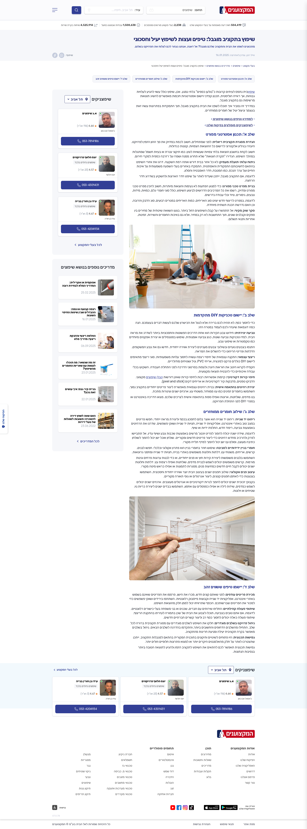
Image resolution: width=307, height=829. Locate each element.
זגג (172, 788)
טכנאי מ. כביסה (123, 771)
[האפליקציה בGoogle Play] (229, 807)
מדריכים (206, 765)
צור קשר (250, 782)
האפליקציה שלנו (245, 765)
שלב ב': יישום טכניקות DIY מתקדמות (194, 78)
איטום (170, 754)
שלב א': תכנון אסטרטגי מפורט (236, 78)
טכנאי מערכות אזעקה (119, 788)
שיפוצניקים (101, 99)
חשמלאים (126, 760)
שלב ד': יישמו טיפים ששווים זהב (111, 78)
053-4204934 (90, 229)
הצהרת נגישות (201, 824)
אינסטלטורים (166, 760)
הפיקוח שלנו (247, 760)
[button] (77, 99)
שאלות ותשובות (202, 760)
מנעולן (87, 754)
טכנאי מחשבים (123, 782)
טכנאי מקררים (123, 794)
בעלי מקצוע (249, 65)
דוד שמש (168, 771)
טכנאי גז (127, 765)
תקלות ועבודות (202, 771)
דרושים (250, 771)
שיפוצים (236, 65)
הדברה (170, 777)
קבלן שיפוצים (154, 377)
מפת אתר (249, 824)
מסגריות (86, 760)
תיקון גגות (85, 788)
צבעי (88, 777)
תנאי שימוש (227, 824)
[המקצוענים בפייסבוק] (180, 807)
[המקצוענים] (237, 10)
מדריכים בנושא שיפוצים (218, 65)
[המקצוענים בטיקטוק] (191, 807)
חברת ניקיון (125, 754)
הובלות (170, 782)
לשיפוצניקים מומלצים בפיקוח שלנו (229, 125)
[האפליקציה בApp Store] (211, 807)
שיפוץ (251, 92)
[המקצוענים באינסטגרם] (186, 807)
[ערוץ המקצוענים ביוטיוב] (173, 807)
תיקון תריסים (83, 794)
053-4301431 (90, 185)
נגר (89, 765)
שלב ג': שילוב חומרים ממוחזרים (151, 78)
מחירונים (206, 754)
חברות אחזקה (165, 794)
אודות (251, 754)
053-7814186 (90, 141)
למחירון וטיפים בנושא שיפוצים (232, 119)
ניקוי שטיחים (83, 771)
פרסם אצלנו (248, 777)
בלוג (208, 777)
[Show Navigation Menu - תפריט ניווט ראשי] (54, 10)
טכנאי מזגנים (124, 777)
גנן (172, 765)
